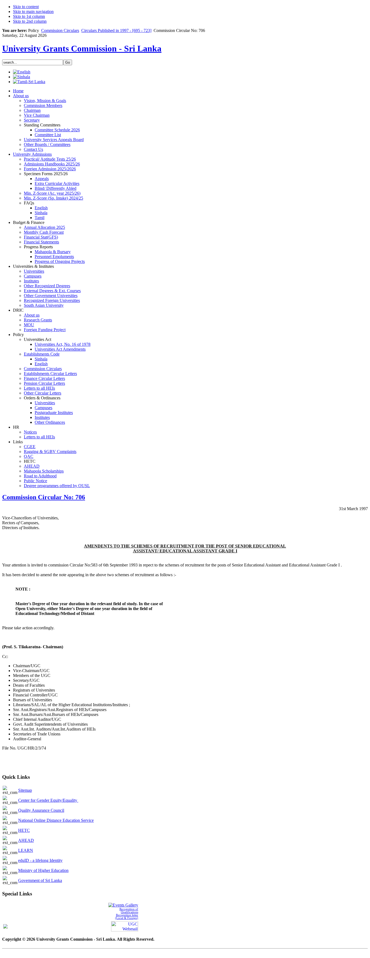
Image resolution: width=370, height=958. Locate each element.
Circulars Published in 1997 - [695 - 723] (116, 30)
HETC (24, 830)
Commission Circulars (60, 30)
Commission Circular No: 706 (43, 497)
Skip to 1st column (29, 16)
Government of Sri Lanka (40, 880)
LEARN (25, 850)
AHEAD (26, 840)
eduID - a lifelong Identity (40, 860)
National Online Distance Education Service (56, 820)
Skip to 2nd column (30, 21)
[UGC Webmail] (124, 926)
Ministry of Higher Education (43, 870)
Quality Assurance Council (41, 810)
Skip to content (26, 6)
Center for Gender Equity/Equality (48, 800)
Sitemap (25, 790)
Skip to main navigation (33, 11)
